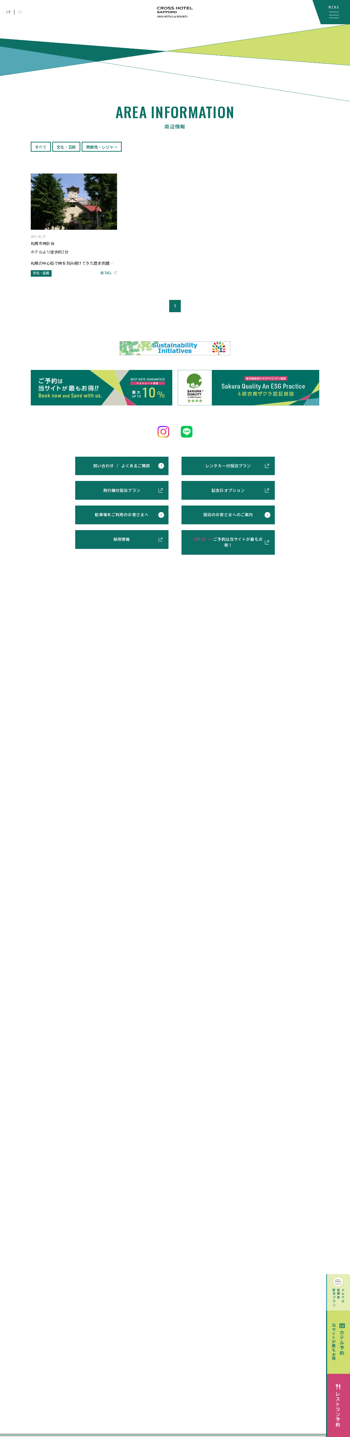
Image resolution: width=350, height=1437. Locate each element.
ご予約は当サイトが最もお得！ (228, 542)
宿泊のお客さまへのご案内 (228, 514)
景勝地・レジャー (102, 147)
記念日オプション (228, 490)
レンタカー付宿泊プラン (228, 466)
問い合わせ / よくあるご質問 (121, 466)
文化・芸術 (66, 147)
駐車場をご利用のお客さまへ (122, 514)
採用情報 (121, 539)
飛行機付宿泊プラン (121, 490)
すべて (41, 147)
